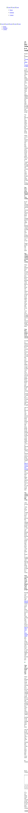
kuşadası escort (3, 32)
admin (25, 62)
